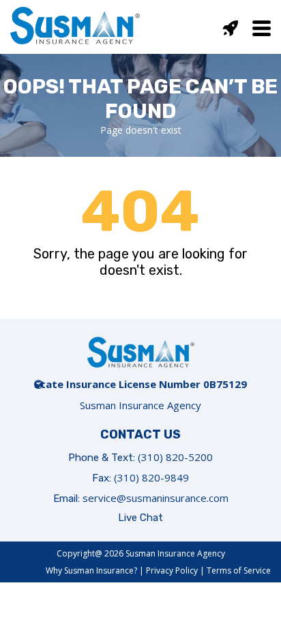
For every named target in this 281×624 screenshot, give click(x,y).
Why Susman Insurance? (91, 570)
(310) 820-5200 (175, 457)
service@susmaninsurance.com (155, 498)
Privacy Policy (172, 570)
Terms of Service (239, 570)
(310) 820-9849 (151, 477)
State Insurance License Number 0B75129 (140, 384)
